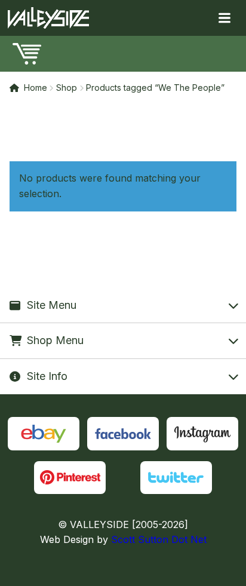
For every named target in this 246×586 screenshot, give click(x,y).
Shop (66, 87)
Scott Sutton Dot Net (159, 539)
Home (35, 87)
